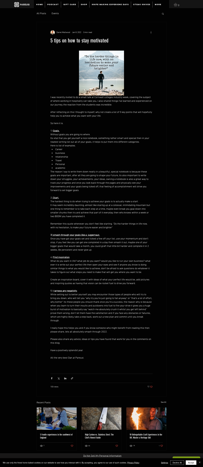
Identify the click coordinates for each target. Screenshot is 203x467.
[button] (163, 14)
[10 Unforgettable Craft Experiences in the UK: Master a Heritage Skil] (146, 418)
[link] (177, 4)
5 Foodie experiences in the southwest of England (56, 436)
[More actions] (151, 32)
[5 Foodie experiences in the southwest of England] (57, 418)
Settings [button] (164, 462)
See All (163, 402)
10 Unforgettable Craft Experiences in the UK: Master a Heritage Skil (146, 436)
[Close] (199, 462)
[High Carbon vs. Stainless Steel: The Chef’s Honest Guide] (102, 418)
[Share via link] (72, 378)
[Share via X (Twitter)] (58, 378)
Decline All (177, 462)
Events (55, 13)
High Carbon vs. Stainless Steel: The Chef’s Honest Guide (99, 436)
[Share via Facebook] (51, 378)
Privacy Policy (133, 462)
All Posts (41, 13)
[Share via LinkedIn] (65, 378)
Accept (191, 462)
